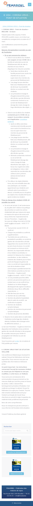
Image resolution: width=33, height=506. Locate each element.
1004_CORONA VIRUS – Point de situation (17, 26)
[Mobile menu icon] (29, 4)
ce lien (17, 341)
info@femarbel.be (20, 496)
